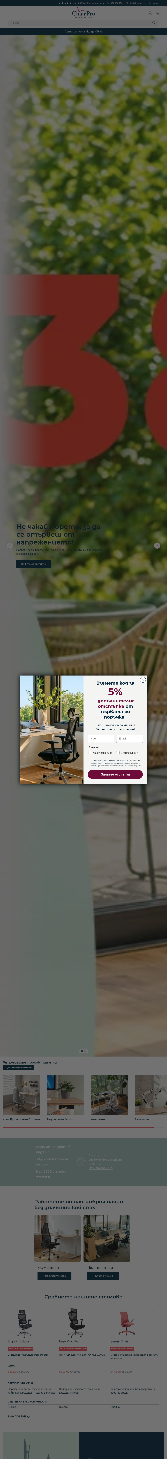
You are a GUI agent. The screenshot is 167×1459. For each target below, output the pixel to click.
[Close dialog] (143, 680)
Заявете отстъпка (115, 774)
